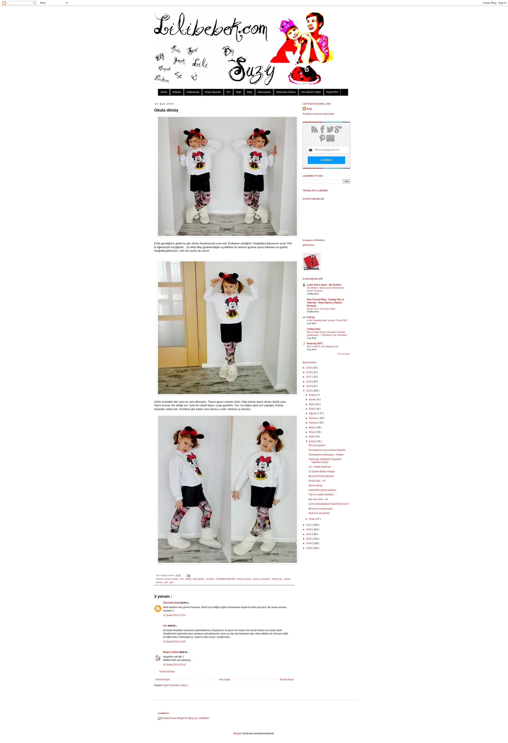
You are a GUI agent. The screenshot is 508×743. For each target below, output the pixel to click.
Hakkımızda (193, 92)
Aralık (312, 395)
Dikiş (249, 92)
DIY (228, 92)
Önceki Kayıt (286, 679)
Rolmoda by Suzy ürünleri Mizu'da (327, 450)
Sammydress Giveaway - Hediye (326, 454)
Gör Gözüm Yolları (311, 92)
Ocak (312, 519)
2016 (309, 381)
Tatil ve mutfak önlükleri (321, 494)
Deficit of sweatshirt (319, 513)
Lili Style (210, 579)
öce (165, 625)
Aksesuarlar (264, 92)
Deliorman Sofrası (286, 92)
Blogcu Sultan (171, 652)
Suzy (164, 575)
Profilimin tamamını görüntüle (318, 114)
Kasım (312, 399)
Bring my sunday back (320, 508)
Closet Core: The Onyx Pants (321, 309)
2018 (309, 372)
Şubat (312, 441)
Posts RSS (332, 92)
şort (166, 582)
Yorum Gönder (167, 671)
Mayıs (312, 427)
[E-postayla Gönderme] (188, 575)
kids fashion (199, 579)
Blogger (238, 733)
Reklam (177, 92)
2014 (309, 390)
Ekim (312, 404)
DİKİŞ (189, 579)
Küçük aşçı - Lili (317, 480)
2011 (309, 534)
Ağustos (313, 413)
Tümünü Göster (343, 354)
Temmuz (314, 418)
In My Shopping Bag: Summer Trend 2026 (327, 320)
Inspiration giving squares (322, 490)
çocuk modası (172, 579)
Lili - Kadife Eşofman (320, 466)
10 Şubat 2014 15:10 (174, 664)
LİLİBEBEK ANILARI (226, 579)
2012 (309, 529)
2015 (309, 386)
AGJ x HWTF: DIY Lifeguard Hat (322, 346)
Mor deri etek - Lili (318, 499)
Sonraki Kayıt (162, 679)
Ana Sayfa (224, 679)
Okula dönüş (315, 485)
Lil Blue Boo (313, 329)
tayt (171, 582)
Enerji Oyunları (213, 92)
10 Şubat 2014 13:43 (174, 641)
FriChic (311, 317)
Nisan (312, 432)
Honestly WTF (314, 343)
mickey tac (277, 579)
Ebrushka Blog (171, 602)
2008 (309, 548)
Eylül (312, 408)
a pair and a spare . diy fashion (324, 284)
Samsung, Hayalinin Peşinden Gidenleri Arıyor (325, 460)
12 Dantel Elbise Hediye (322, 471)
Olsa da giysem (317, 445)
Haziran (313, 422)
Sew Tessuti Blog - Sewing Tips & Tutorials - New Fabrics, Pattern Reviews (325, 302)
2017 (309, 376)
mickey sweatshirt (262, 579)
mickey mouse (244, 579)
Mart (311, 436)
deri (182, 579)
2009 (309, 543)
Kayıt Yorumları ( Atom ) (175, 685)
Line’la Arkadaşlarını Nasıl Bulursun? (328, 503)
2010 (309, 538)
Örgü (238, 92)
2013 (309, 525)
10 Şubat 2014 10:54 (174, 615)
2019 (309, 367)
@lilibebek (308, 245)
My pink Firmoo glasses (321, 476)
